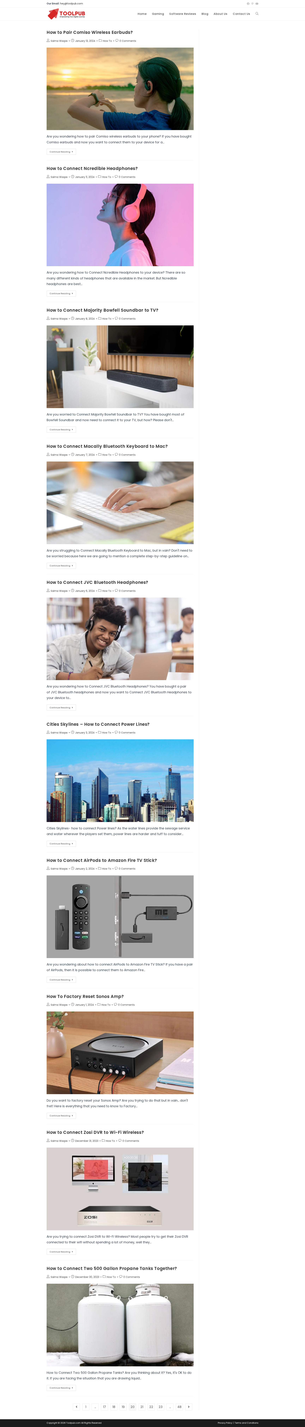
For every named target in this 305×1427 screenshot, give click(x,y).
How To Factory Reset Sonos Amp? (85, 996)
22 (151, 1407)
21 (141, 1407)
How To (107, 41)
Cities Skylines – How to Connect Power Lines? (98, 724)
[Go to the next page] (188, 1406)
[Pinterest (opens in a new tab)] (252, 3)
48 (179, 1407)
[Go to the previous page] (76, 1406)
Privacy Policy (225, 1422)
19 (123, 1407)
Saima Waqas (59, 41)
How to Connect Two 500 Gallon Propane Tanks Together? (112, 1268)
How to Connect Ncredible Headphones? (92, 168)
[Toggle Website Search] (257, 13)
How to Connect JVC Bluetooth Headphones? (97, 582)
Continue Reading (63, 151)
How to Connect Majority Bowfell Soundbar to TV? (102, 310)
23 (161, 1407)
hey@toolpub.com (71, 3)
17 (104, 1407)
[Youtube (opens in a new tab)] (256, 3)
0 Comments (127, 41)
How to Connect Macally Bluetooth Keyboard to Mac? (107, 446)
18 (113, 1407)
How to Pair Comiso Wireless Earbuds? (90, 32)
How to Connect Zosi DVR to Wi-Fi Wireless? (95, 1132)
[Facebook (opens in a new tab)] (248, 3)
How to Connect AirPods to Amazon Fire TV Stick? (102, 860)
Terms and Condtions (246, 1422)
